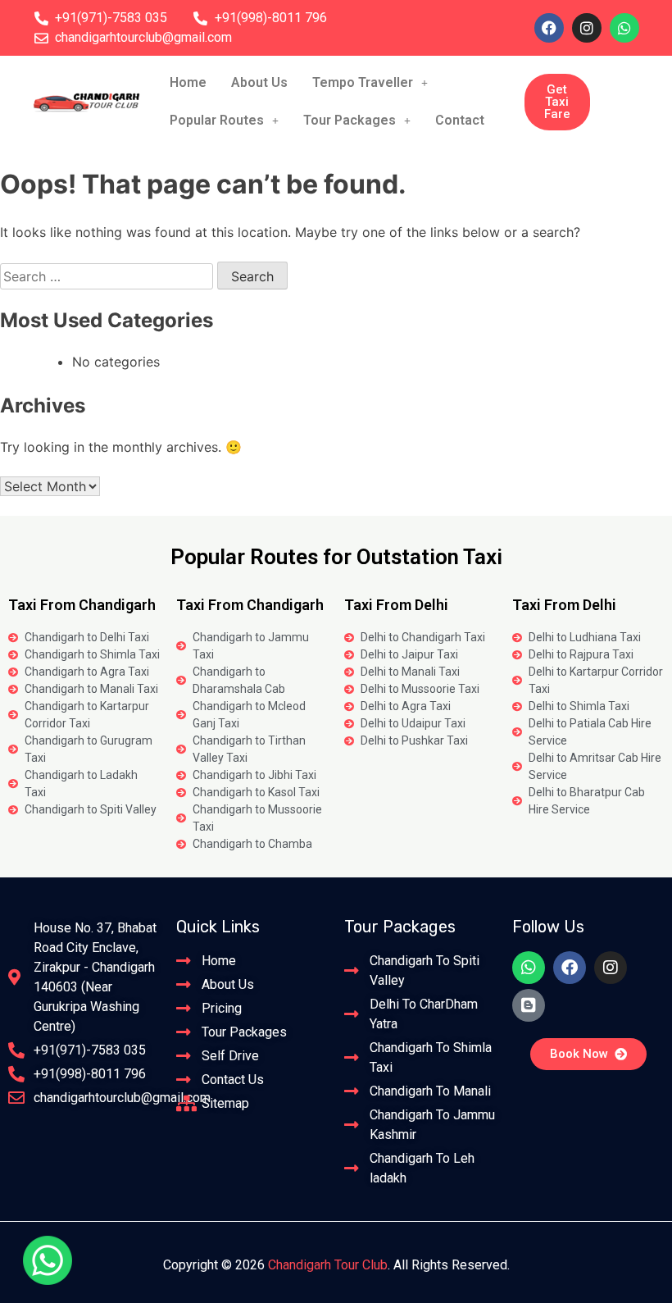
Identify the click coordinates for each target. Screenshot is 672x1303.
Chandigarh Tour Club (328, 1265)
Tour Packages (349, 120)
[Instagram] (587, 28)
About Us (259, 82)
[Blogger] (528, 1005)
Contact (459, 120)
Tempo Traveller (362, 82)
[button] (370, 83)
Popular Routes (217, 120)
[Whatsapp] (624, 28)
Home (188, 82)
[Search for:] (108, 276)
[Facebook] (549, 28)
